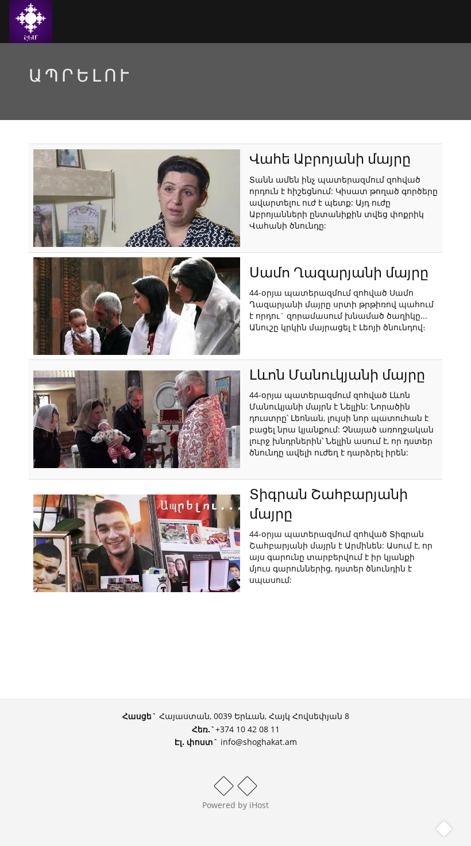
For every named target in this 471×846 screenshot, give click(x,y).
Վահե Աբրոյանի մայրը (330, 158)
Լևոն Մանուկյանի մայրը (337, 374)
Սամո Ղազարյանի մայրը (338, 271)
